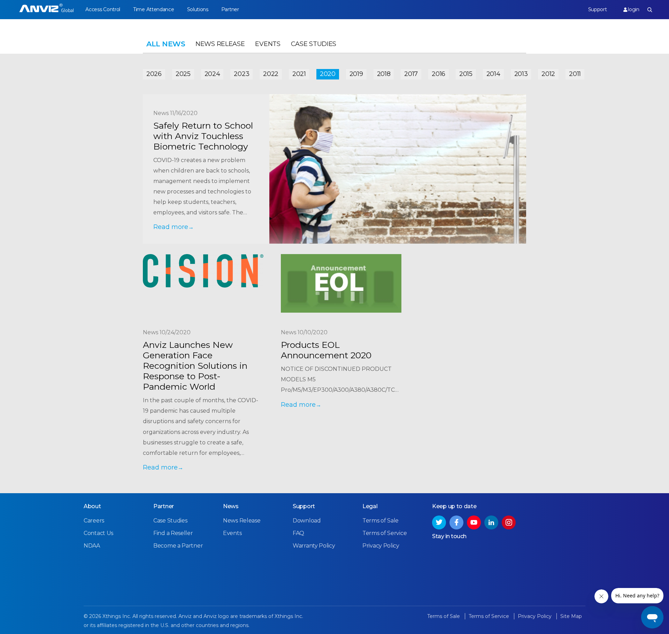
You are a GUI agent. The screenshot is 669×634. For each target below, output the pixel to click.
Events (267, 44)
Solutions (197, 9)
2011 (575, 74)
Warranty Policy (314, 545)
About (92, 506)
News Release (220, 44)
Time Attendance (153, 9)
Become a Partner (178, 545)
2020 (328, 74)
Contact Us (98, 533)
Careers (94, 520)
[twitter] (439, 522)
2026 (154, 74)
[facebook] (456, 522)
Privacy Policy (380, 545)
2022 (270, 74)
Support (597, 9)
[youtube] (474, 522)
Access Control (102, 9)
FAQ (298, 533)
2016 (438, 74)
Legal (370, 506)
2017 (411, 74)
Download (307, 520)
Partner (230, 9)
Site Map (571, 616)
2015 (465, 74)
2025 (183, 74)
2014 (493, 74)
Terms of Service (384, 533)
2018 (384, 74)
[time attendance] (46, 9)
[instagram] (509, 522)
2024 (212, 74)
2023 (241, 74)
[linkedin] (491, 522)
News (231, 506)
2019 (356, 74)
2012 (548, 74)
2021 (299, 74)
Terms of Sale (380, 520)
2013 (521, 74)
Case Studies (313, 44)
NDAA (92, 545)
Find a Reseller (173, 533)
